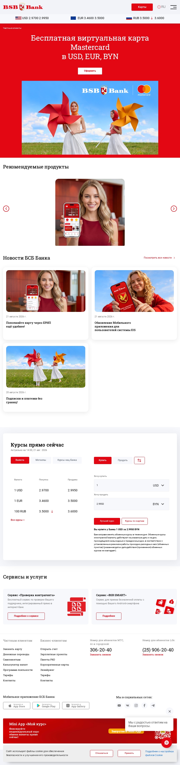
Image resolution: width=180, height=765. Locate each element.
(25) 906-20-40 (158, 650)
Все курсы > (18, 520)
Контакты (9, 680)
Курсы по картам (134, 521)
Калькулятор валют (15, 664)
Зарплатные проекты (53, 654)
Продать (123, 460)
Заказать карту (12, 649)
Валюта (20, 460)
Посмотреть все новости (158, 257)
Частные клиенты (12, 28)
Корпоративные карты (54, 664)
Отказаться (101, 753)
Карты (142, 7)
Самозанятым (11, 659)
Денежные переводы (16, 654)
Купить (102, 460)
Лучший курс (107, 521)
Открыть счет (49, 649)
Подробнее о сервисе (26, 616)
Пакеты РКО (47, 659)
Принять (129, 753)
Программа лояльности (18, 669)
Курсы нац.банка (67, 460)
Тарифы (8, 675)
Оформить (90, 70)
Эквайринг (47, 669)
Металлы (41, 460)
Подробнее (109, 616)
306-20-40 (101, 650)
